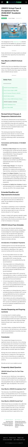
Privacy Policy (12, 437)
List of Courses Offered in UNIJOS (12, 93)
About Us (5, 437)
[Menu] (2, 2)
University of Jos (17, 41)
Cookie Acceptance (7, 439)
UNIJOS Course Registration (11, 87)
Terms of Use (20, 437)
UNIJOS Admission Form (10, 104)
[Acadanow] (14, 2)
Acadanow (10, 443)
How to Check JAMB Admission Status (13, 99)
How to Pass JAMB (8, 107)
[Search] (26, 2)
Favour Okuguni (12, 18)
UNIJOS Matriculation (9, 96)
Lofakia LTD (20, 443)
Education (4, 18)
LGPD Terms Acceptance (19, 439)
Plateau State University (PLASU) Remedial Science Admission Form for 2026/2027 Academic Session (20, 424)
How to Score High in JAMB (10, 90)
